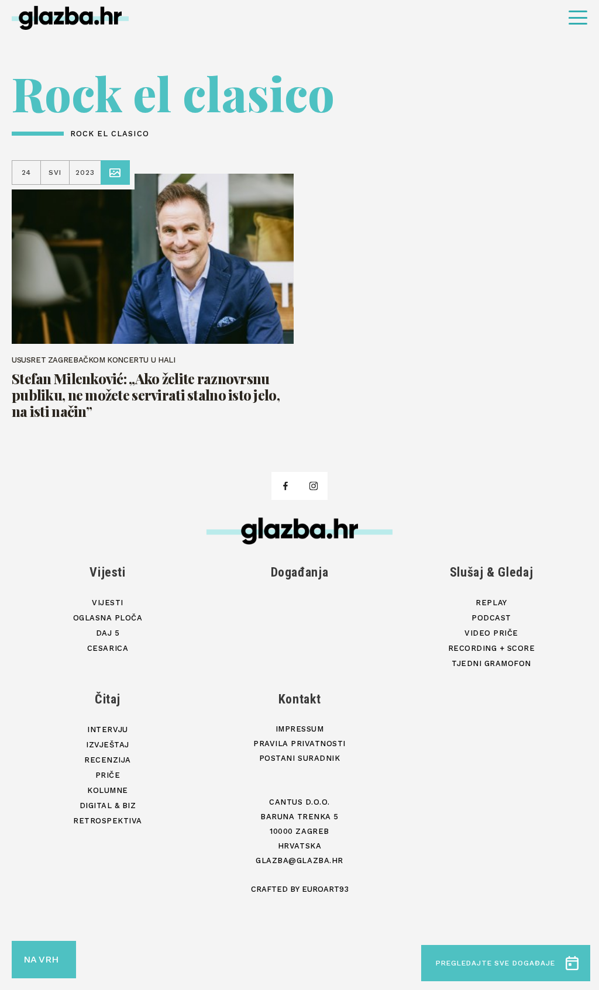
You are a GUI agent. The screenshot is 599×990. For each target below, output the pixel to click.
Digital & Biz (108, 805)
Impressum (300, 729)
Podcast (491, 617)
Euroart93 (325, 889)
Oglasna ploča (108, 617)
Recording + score (491, 648)
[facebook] (285, 486)
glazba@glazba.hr (299, 860)
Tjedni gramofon (491, 663)
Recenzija (107, 760)
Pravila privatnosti (299, 743)
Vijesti (107, 572)
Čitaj (108, 699)
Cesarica (107, 648)
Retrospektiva (107, 820)
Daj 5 (108, 633)
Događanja (300, 572)
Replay (491, 602)
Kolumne (107, 790)
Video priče (491, 633)
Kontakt (299, 699)
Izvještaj (107, 744)
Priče (108, 775)
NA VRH (40, 959)
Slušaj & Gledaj (491, 572)
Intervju (107, 729)
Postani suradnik (299, 758)
